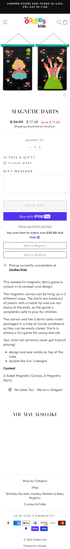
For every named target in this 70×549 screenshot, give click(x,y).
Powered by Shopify (35, 545)
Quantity (35, 140)
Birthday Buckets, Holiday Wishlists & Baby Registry (35, 496)
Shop (35, 487)
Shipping (19, 126)
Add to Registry (35, 245)
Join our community (34, 515)
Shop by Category (35, 481)
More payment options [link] (35, 226)
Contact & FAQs (35, 504)
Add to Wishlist (35, 255)
